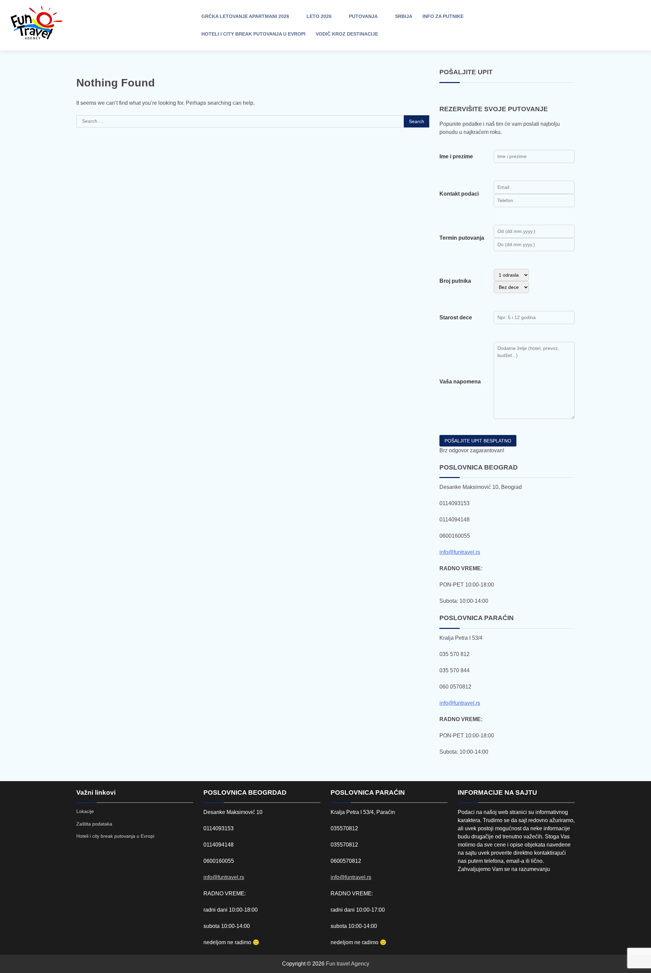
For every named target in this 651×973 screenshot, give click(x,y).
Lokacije (85, 811)
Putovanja (363, 16)
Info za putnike (442, 16)
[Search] (585, 25)
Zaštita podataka (94, 824)
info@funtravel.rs (459, 552)
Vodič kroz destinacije (347, 34)
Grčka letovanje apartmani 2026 (245, 16)
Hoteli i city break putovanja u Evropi (253, 34)
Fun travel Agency (347, 964)
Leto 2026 (319, 16)
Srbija (403, 16)
